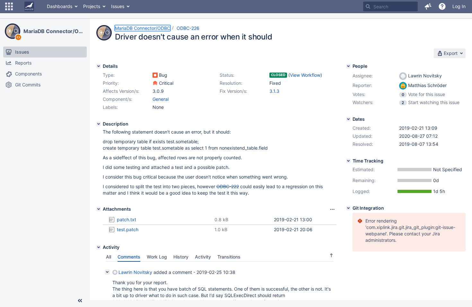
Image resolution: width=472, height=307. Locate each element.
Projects (91, 6)
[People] (348, 66)
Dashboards (59, 6)
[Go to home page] (29, 6)
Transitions (228, 256)
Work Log (157, 256)
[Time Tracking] (348, 161)
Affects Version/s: (121, 91)
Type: (109, 75)
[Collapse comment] (107, 272)
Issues (117, 6)
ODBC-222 (227, 186)
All (108, 256)
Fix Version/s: (233, 91)
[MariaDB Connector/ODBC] (12, 31)
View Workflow (305, 75)
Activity (203, 256)
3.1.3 (274, 91)
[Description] (98, 124)
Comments (129, 256)
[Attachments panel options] (332, 209)
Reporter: (362, 85)
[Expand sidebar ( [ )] (80, 300)
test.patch (127, 229)
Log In (459, 6)
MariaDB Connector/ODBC (54, 31)
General (161, 99)
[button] (9, 6)
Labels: (110, 107)
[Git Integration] (348, 208)
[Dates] (348, 119)
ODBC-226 (188, 28)
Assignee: (363, 75)
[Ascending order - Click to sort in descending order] (331, 255)
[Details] (98, 66)
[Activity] (98, 247)
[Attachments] (98, 209)
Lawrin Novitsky (135, 272)
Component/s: (117, 99)
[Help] (442, 6)
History (180, 256)
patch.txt (126, 219)
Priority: (111, 83)
